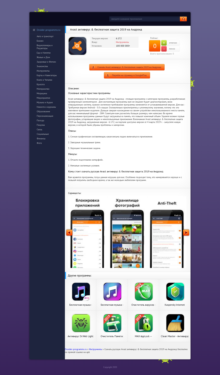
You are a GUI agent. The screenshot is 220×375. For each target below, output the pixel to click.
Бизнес (40, 40)
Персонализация (45, 115)
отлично (170, 43)
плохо (169, 49)
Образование (43, 111)
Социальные (43, 134)
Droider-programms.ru (48, 29)
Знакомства (42, 66)
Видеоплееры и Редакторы (45, 47)
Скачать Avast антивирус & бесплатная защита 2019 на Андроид (129, 67)
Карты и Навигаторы (47, 75)
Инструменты (43, 70)
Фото (39, 143)
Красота (41, 84)
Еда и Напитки (44, 52)
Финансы (41, 138)
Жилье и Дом (43, 57)
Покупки (41, 124)
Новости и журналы (46, 106)
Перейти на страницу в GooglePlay (129, 75)
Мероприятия (43, 97)
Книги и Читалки (44, 79)
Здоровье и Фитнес (46, 61)
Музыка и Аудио (45, 102)
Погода (40, 120)
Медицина (42, 93)
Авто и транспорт (45, 36)
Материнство (43, 88)
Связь (39, 129)
